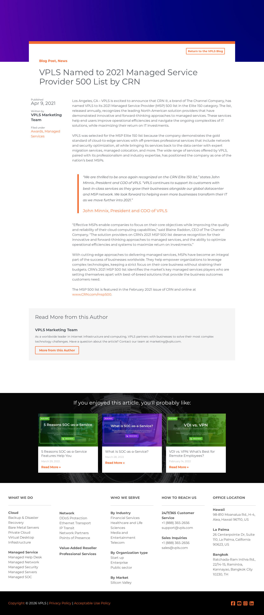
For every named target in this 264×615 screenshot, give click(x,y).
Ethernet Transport (75, 523)
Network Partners (74, 533)
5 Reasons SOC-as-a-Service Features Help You (64, 454)
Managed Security (23, 567)
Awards (37, 131)
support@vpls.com (177, 528)
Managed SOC (20, 577)
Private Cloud (19, 532)
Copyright (16, 603)
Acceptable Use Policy (92, 603)
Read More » (51, 467)
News (62, 61)
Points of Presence (74, 538)
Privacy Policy (60, 603)
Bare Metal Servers (23, 528)
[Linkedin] (253, 603)
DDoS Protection (73, 518)
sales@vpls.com (175, 548)
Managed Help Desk (25, 557)
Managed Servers (22, 572)
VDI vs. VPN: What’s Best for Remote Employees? (192, 454)
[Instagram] (246, 603)
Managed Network (23, 562)
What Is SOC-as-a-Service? (126, 452)
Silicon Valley (121, 583)
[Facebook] (234, 603)
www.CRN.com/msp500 (91, 294)
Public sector (121, 567)
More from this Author (57, 350)
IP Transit (66, 528)
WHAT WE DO (20, 498)
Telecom (118, 543)
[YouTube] (240, 603)
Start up (117, 558)
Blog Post (47, 61)
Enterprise (119, 563)
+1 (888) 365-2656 (176, 523)
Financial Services (125, 518)
